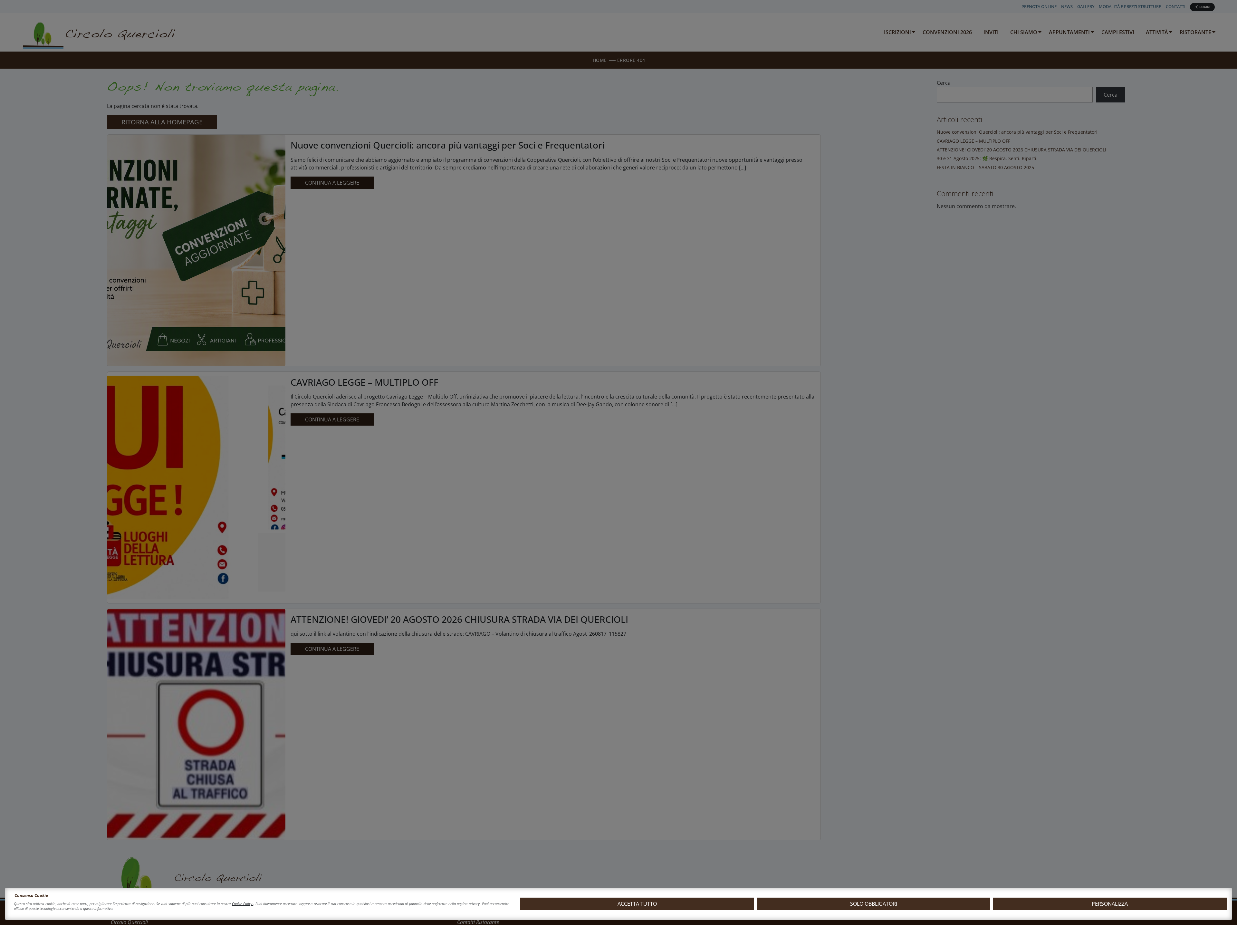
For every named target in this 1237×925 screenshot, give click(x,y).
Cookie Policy (242, 903)
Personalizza (1110, 903)
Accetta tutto (637, 903)
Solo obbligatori (873, 903)
